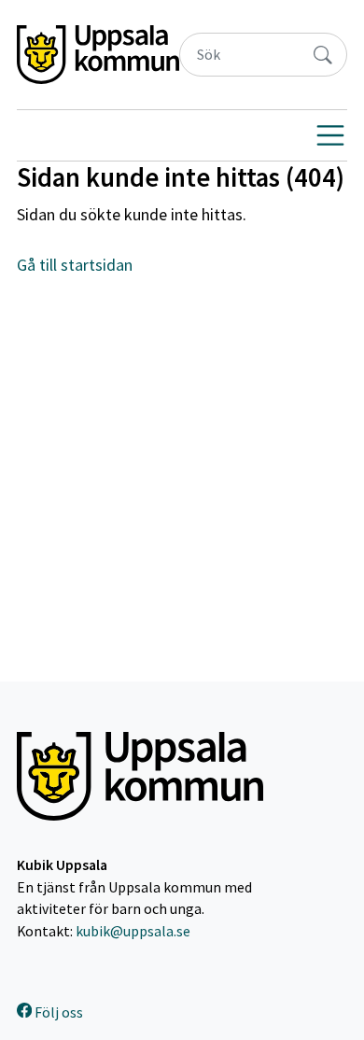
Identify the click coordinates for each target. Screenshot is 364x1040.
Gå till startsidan (75, 264)
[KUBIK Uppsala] (98, 54)
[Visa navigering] (330, 135)
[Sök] (322, 55)
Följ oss (57, 1012)
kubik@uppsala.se (133, 931)
